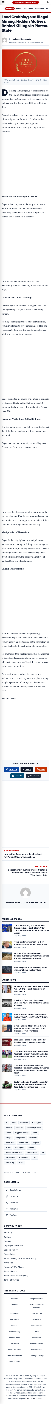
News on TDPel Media (14, 1267)
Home (18, 8)
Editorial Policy (11, 1250)
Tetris (36, 1332)
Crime (8, 1133)
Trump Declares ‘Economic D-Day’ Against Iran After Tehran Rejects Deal (30, 943)
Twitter (28, 769)
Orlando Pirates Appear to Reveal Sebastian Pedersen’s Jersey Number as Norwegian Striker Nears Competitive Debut (31, 1069)
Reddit (42, 769)
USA (35, 1157)
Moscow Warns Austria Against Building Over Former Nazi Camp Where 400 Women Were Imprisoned (31, 955)
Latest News (28, 8)
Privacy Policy (10, 1271)
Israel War (10, 1143)
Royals (31, 1147)
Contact (7, 1241)
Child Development (14, 1356)
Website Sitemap (11, 1173)
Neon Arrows (36, 1325)
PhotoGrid (14, 1313)
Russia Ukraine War (14, 1152)
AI (6, 1123)
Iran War (32, 1138)
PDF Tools (14, 1299)
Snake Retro (14, 1319)
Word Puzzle (37, 1313)
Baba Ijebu (36, 1123)
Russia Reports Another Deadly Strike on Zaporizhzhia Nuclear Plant (30, 968)
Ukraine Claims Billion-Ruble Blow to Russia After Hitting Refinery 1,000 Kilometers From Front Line (30, 1028)
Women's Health (36, 1344)
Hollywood (20, 1138)
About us (8, 1233)
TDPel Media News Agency (25, 2)
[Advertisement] (25, 147)
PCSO (8, 1147)
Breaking (10, 8)
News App (8, 1263)
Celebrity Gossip (34, 1128)
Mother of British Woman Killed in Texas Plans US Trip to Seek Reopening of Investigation (31, 988)
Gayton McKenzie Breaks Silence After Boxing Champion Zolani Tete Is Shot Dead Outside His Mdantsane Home (31, 1084)
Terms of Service (11, 1280)
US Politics (23, 1157)
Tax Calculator (36, 1350)
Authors (7, 1237)
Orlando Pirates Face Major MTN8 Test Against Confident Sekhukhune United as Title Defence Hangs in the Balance (31, 1053)
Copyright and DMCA (13, 1245)
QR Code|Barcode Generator (37, 1306)
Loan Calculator (14, 1350)
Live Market (14, 1344)
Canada (19, 1128)
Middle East (23, 1143)
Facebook (13, 769)
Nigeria (36, 1143)
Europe (9, 1138)
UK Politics (10, 1157)
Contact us (39, 8)
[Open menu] (3, 2)
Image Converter (36, 1299)
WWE (21, 1162)
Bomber (14, 1325)
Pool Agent (19, 1147)
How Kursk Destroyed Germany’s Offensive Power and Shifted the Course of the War (31, 1002)
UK (43, 1152)
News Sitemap (29, 1173)
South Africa (32, 1152)
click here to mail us (34, 1398)
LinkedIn (18, 776)
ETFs (35, 1133)
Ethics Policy (10, 1254)
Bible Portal (36, 1338)
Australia (24, 1123)
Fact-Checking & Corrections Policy (20, 1258)
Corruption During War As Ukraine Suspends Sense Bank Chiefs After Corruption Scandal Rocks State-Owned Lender (31, 929)
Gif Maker (14, 1305)
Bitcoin (9, 1128)
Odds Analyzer (14, 1362)
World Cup (10, 1162)
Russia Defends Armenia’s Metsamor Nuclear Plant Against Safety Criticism (31, 1015)
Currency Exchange (36, 1356)
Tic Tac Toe (36, 1319)
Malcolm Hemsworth (22, 39)
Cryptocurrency (22, 1133)
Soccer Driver (14, 1338)
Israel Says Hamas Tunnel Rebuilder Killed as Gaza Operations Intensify (30, 1041)
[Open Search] (48, 2)
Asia (14, 1123)
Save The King (14, 1332)
